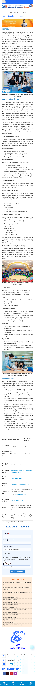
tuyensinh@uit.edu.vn (13, 664)
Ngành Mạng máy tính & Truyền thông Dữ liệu (15, 609)
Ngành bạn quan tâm (8, 546)
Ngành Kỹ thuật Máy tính (10, 607)
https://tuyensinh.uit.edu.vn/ (18, 500)
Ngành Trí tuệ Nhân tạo (9, 619)
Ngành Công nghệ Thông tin (10, 597)
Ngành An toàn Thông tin (10, 612)
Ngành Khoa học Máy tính (10, 602)
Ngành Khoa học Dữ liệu (9, 617)
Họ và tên (6, 533)
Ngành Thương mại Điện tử (10, 614)
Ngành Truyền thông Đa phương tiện (13, 624)
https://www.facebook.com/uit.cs (20, 484)
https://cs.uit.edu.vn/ (16, 478)
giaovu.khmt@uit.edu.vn (20, 494)
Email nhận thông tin (8, 540)
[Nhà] (17, 6)
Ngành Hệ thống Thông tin (10, 599)
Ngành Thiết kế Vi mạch (9, 622)
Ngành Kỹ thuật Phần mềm (10, 604)
